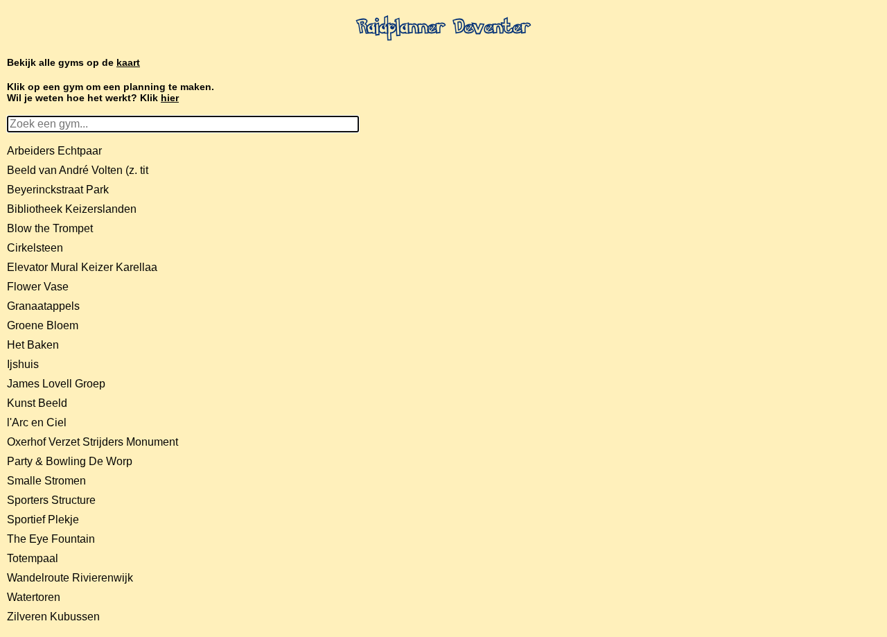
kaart (128, 62)
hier (170, 97)
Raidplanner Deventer (443, 28)
